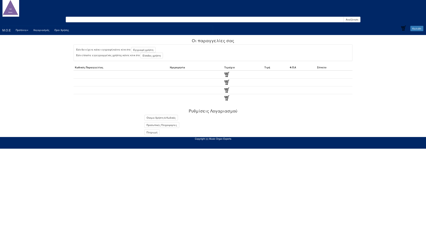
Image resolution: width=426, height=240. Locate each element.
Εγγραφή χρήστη (143, 50)
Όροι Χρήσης (61, 30)
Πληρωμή (152, 132)
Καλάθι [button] (416, 28)
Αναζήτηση (352, 19)
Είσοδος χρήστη (152, 55)
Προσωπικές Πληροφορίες (162, 125)
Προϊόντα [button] (21, 30)
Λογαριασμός (41, 30)
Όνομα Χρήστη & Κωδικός (161, 117)
